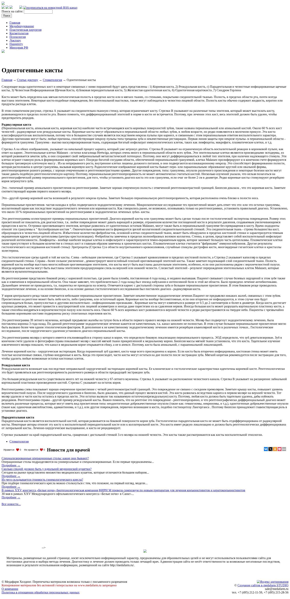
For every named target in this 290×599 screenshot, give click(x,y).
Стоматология (52, 80)
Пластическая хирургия (25, 29)
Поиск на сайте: (13, 11)
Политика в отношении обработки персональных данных (41, 592)
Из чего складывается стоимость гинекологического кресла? (42, 479)
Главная (14, 22)
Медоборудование (21, 26)
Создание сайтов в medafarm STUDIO (263, 585)
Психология (17, 37)
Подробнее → (11, 465)
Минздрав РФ (18, 47)
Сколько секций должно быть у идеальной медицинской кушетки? (47, 469)
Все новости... (11, 504)
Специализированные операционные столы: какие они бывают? (45, 458)
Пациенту (16, 44)
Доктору (15, 40)
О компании (10, 589)
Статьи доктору (27, 80)
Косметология (18, 33)
